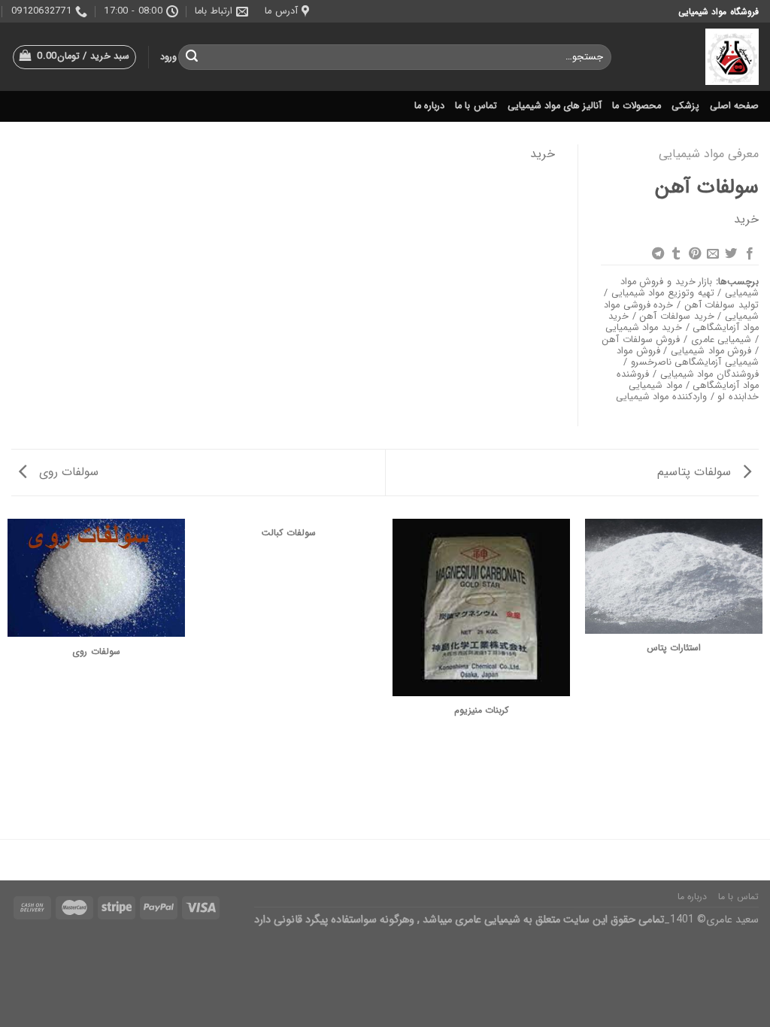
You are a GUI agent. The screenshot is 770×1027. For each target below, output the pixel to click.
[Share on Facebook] (750, 254)
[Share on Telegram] (657, 254)
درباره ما (429, 106)
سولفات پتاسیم (696, 471)
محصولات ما (636, 106)
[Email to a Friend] (713, 254)
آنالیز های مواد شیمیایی (555, 106)
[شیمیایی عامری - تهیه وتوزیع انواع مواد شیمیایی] (696, 57)
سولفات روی (67, 471)
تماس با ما (476, 106)
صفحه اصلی (734, 106)
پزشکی (685, 106)
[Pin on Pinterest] (694, 254)
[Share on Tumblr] (676, 254)
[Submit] (192, 57)
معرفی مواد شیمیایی (709, 153)
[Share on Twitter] (731, 254)
